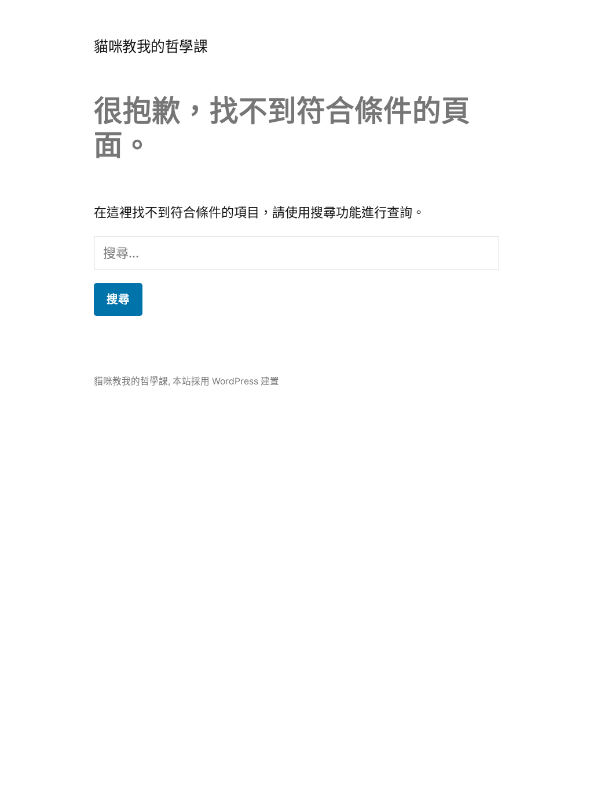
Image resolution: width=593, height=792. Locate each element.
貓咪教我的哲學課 (150, 46)
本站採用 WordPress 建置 (226, 381)
